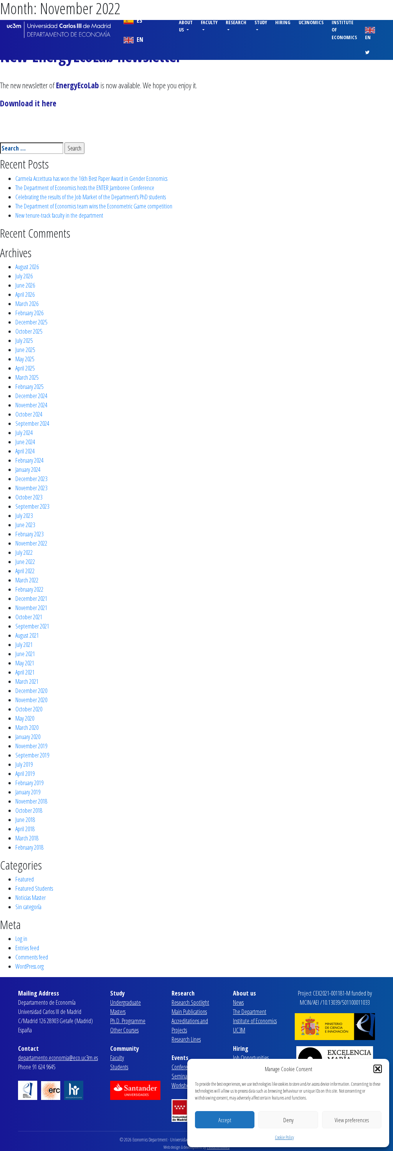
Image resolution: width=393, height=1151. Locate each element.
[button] (377, 1069)
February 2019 (29, 783)
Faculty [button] (209, 22)
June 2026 (25, 285)
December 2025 (31, 322)
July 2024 (24, 432)
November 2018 (31, 801)
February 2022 (29, 589)
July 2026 (24, 276)
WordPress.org (29, 966)
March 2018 (26, 838)
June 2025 (25, 350)
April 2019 (25, 773)
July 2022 (24, 552)
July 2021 (24, 644)
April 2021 (25, 672)
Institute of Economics (344, 29)
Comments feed (31, 957)
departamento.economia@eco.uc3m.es (58, 1057)
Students (119, 1067)
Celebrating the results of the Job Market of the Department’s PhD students (90, 197)
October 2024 (28, 414)
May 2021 (24, 663)
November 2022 (31, 543)
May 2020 (24, 718)
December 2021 (31, 598)
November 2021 (31, 608)
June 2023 (25, 525)
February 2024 (29, 460)
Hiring (283, 22)
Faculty (117, 1057)
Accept (224, 1120)
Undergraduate (125, 1002)
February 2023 (29, 534)
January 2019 (27, 792)
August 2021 (27, 635)
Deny (288, 1120)
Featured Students (34, 888)
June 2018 (25, 819)
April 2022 (25, 571)
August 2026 (27, 267)
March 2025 (26, 377)
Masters (117, 1011)
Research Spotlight (190, 1002)
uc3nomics (311, 22)
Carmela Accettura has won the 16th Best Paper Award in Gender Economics (91, 178)
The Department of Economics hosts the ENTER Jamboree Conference (84, 188)
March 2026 (26, 303)
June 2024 (25, 442)
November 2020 (31, 700)
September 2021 (32, 626)
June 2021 (25, 654)
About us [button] (186, 26)
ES (138, 20)
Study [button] (260, 22)
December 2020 (31, 690)
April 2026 (25, 294)
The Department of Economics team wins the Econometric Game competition (93, 206)
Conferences (184, 1067)
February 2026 (29, 313)
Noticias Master (30, 897)
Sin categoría (28, 907)
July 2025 (24, 340)
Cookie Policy (284, 1137)
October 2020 (28, 709)
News (238, 1002)
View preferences (352, 1120)
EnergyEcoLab (77, 85)
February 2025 (29, 386)
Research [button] (236, 22)
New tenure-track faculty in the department (59, 215)
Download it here (28, 103)
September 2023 (32, 506)
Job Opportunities (251, 1057)
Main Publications (189, 1011)
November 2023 (31, 488)
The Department (249, 1011)
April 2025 (25, 368)
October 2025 (28, 331)
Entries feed (27, 948)
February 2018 (29, 847)
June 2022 (25, 561)
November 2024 (31, 405)
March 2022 (26, 580)
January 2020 (27, 737)
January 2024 (27, 469)
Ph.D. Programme (127, 1021)
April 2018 (25, 829)
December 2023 (31, 479)
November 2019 (31, 746)
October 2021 (28, 617)
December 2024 (31, 396)
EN (139, 39)
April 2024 (25, 451)
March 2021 (26, 681)
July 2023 (24, 515)
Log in (21, 938)
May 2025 (24, 359)
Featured (24, 879)
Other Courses (124, 1030)
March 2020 (26, 727)
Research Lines (186, 1039)
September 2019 (32, 755)
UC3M (239, 1030)
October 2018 (28, 810)
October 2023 (28, 497)
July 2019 (24, 764)
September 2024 (32, 423)
